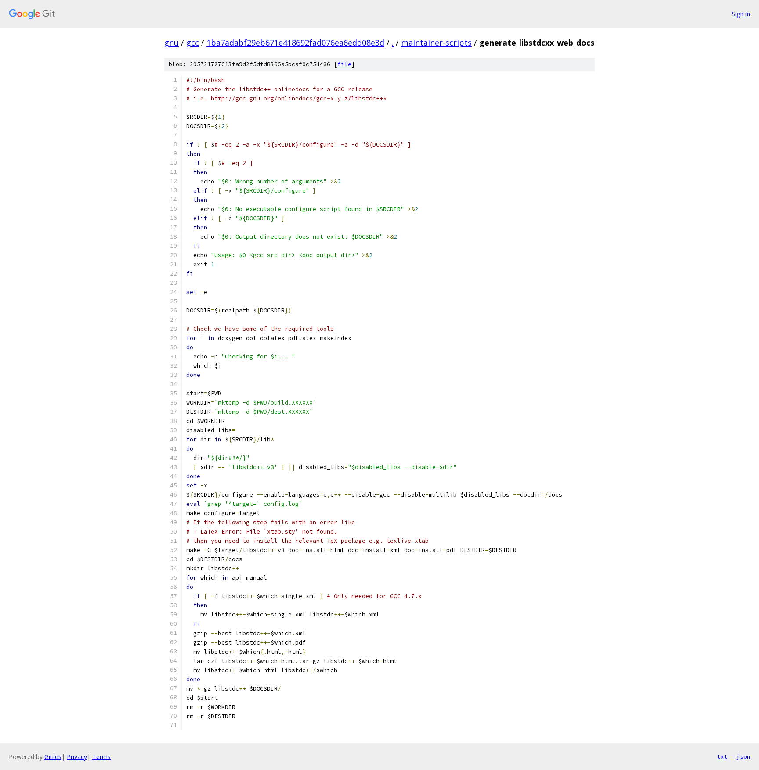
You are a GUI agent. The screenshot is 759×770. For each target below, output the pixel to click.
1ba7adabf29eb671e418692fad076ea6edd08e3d (295, 42)
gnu (171, 42)
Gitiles (52, 756)
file (344, 64)
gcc (192, 42)
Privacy (77, 756)
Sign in (741, 14)
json (743, 756)
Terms (101, 756)
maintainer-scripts (436, 42)
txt (722, 756)
